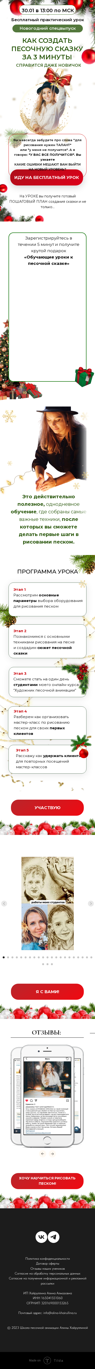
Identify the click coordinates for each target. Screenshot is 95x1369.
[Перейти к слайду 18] (78, 957)
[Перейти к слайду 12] (52, 957)
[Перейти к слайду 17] (74, 957)
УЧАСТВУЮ (47, 807)
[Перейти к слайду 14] (61, 957)
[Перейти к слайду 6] (26, 957)
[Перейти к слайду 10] (43, 957)
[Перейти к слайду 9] (39, 957)
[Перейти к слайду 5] (21, 957)
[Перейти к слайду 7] (30, 957)
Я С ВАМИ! (47, 991)
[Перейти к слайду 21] (91, 957)
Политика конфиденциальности (47, 1258)
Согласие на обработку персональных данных (47, 1273)
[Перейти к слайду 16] (69, 957)
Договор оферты (47, 1263)
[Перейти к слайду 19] (83, 957)
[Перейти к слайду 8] (34, 957)
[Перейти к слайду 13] (56, 957)
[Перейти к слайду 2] (8, 957)
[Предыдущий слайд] (4, 903)
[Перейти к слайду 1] (4, 957)
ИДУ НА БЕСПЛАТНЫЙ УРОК (46, 177)
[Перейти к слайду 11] (47, 957)
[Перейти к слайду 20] (87, 957)
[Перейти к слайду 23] (47, 964)
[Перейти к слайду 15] (65, 957)
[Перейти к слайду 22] (43, 964)
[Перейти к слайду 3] (12, 957)
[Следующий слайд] (91, 903)
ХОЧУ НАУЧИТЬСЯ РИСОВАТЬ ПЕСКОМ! (47, 1181)
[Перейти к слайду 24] (52, 964)
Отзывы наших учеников (47, 1268)
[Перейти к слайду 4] (17, 957)
